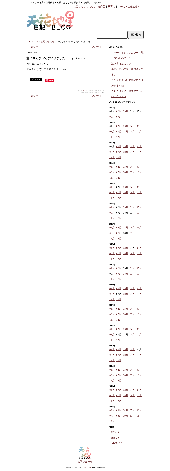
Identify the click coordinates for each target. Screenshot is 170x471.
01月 (112, 166)
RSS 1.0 (115, 432)
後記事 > (96, 47)
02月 (118, 111)
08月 (125, 131)
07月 (118, 116)
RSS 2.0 (115, 437)
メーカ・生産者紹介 (129, 6)
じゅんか (86, 90)
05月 (139, 126)
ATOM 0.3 (116, 443)
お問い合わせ (85, 461)
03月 (125, 111)
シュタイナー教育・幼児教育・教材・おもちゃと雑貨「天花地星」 (58, 2)
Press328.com (86, 467)
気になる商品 (97, 6)
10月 (139, 131)
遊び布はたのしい (121, 63)
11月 (112, 137)
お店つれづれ (80, 6)
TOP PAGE (32, 41)
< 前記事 (34, 47)
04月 (132, 126)
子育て (111, 6)
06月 (112, 116)
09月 (132, 131)
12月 (118, 137)
